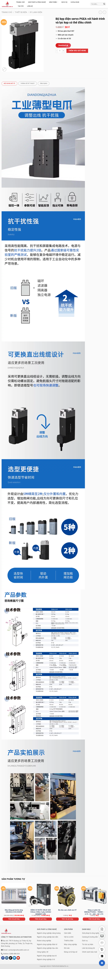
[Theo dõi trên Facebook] (3, 958)
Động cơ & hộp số (70, 952)
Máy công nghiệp (70, 944)
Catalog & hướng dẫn (90, 937)
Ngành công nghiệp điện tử (47, 944)
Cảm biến (67, 933)
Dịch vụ (64, 2)
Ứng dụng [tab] (43, 83)
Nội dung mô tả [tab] (9, 83)
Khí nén (67, 948)
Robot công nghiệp (44, 941)
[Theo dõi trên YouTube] (18, 958)
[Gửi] (104, 4)
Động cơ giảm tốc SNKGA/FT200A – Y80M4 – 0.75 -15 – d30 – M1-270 (94, 912)
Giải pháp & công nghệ (37, 2)
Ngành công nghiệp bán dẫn (47, 937)
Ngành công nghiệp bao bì (47, 956)
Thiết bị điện (21, 12)
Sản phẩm (53, 2)
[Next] (106, 904)
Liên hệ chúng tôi (88, 948)
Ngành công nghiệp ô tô (46, 959)
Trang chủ (20, 2)
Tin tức (21, 6)
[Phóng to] (4, 69)
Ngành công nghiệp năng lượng (49, 933)
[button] (102, 963)
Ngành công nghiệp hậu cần (47, 948)
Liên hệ (30, 6)
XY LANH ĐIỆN (36, 12)
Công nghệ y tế (42, 952)
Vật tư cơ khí (68, 937)
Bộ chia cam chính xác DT (67, 910)
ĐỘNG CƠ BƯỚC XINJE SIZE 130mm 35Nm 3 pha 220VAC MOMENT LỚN (40, 912)
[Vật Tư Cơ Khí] (7, 4)
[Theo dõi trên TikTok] (10, 958)
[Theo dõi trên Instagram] (7, 958)
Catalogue (75, 2)
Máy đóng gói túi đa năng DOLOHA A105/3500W (14, 911)
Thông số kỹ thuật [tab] (28, 83)
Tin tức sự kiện (87, 944)
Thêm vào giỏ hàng (77, 51)
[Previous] (1, 904)
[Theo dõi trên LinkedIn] (14, 958)
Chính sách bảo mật (89, 952)
